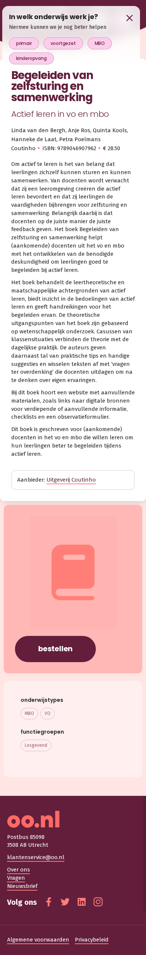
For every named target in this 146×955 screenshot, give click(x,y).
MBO (29, 713)
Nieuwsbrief (22, 886)
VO (48, 713)
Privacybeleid (92, 939)
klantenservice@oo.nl (35, 857)
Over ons (18, 869)
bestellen (55, 649)
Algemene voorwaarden (38, 939)
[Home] (73, 819)
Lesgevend (36, 745)
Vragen (16, 877)
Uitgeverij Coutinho (71, 479)
